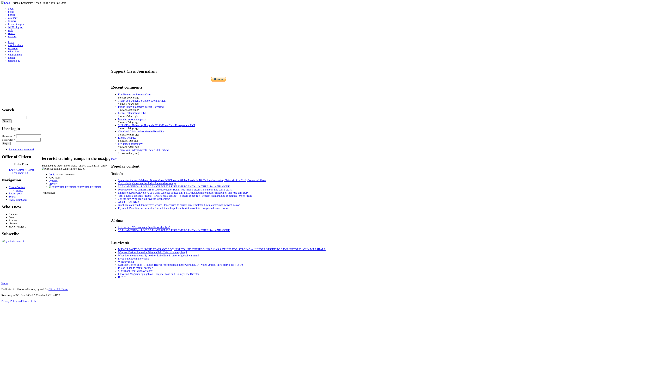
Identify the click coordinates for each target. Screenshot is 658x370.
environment (15, 54)
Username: (9, 136)
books (11, 14)
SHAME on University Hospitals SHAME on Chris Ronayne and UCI (156, 125)
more (114, 158)
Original (53, 180)
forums (12, 21)
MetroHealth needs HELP (132, 113)
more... (19, 190)
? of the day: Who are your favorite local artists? (144, 198)
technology (14, 60)
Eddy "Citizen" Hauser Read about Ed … (21, 171)
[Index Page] (5, 2)
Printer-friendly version (88, 186)
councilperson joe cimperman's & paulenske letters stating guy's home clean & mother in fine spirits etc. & (175, 189)
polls (10, 30)
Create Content (17, 187)
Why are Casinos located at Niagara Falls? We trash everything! (152, 252)
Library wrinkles (127, 137)
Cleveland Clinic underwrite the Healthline (141, 131)
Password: (8, 139)
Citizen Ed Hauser (58, 289)
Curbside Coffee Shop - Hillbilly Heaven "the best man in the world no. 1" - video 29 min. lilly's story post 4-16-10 (180, 264)
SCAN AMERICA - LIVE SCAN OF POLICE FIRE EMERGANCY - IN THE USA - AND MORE (174, 186)
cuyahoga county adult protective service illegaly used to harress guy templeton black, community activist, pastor (179, 205)
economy (13, 48)
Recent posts (15, 193)
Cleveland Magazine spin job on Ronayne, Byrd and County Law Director (158, 274)
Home (4, 283)
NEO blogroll (15, 27)
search (11, 33)
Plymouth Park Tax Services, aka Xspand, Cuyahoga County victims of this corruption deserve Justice (173, 208)
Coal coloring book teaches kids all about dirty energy (147, 183)
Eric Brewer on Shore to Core (134, 94)
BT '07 (122, 277)
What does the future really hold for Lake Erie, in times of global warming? (158, 255)
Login (52, 174)
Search (12, 196)
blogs (11, 11)
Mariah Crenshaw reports (131, 119)
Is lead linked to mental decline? (135, 267)
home (11, 42)
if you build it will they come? (134, 258)
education (13, 51)
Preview (53, 183)
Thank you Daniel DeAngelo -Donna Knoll (142, 100)
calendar (12, 17)
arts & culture (15, 45)
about (11, 8)
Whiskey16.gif (126, 261)
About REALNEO (128, 201)
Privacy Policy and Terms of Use (19, 301)
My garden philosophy (130, 143)
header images (16, 24)
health (11, 57)
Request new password (21, 149)
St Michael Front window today (135, 270)
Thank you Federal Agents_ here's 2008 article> (144, 150)
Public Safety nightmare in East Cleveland (141, 106)
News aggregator (18, 199)
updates (12, 36)
